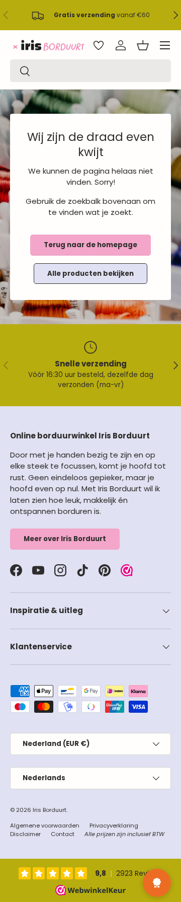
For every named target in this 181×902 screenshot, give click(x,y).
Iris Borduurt (49, 810)
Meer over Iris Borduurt (65, 539)
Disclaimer (25, 834)
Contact (62, 834)
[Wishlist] (98, 45)
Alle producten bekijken (90, 273)
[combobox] (90, 70)
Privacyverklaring (113, 825)
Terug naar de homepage (90, 245)
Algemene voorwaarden (44, 825)
